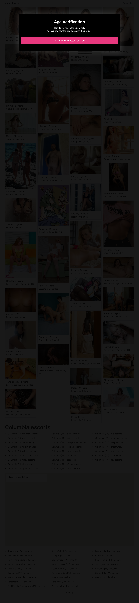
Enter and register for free (69, 40)
